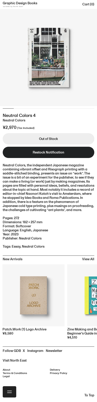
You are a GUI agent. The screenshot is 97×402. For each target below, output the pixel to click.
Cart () (88, 4)
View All (88, 259)
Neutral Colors (33, 246)
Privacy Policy (58, 373)
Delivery (55, 370)
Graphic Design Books (20, 4)
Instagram (35, 351)
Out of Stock (48, 139)
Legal (6, 376)
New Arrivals (12, 259)
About (6, 370)
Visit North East (15, 360)
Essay (16, 246)
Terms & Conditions (15, 373)
